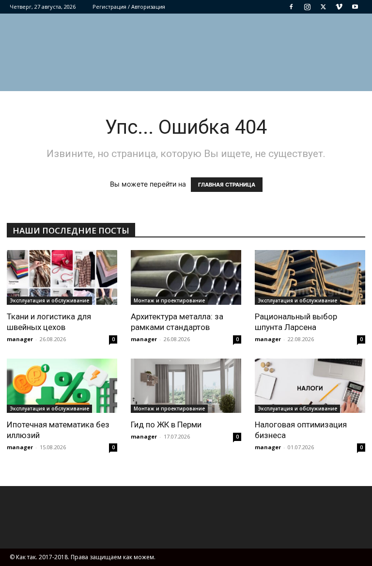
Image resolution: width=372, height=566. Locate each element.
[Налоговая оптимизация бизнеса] (310, 386)
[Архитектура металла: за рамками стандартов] (186, 277)
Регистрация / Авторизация (129, 6)
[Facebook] (291, 7)
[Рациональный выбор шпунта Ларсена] (310, 277)
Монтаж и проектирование (169, 300)
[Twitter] (323, 7)
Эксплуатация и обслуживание (49, 300)
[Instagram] (307, 7)
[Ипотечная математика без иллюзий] (62, 386)
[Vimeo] (339, 7)
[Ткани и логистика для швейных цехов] (62, 277)
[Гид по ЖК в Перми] (186, 386)
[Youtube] (355, 7)
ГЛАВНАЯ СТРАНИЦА (226, 184)
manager (20, 339)
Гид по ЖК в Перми (166, 424)
